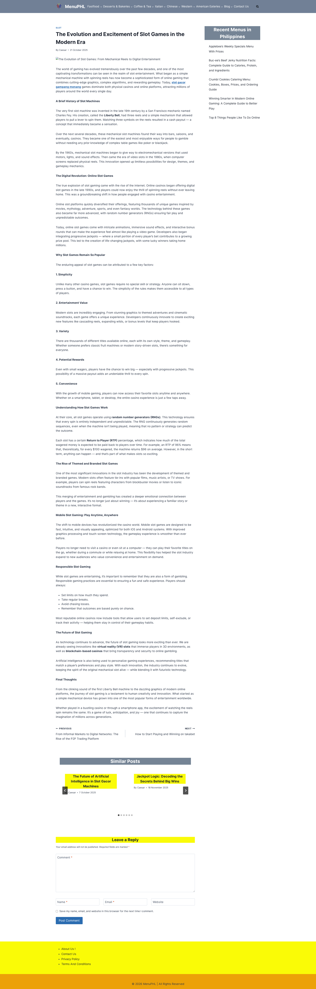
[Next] (185, 790)
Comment (64, 857)
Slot (58, 27)
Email (109, 902)
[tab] (118, 815)
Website (158, 902)
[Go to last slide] (65, 790)
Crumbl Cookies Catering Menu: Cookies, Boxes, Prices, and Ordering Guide (233, 84)
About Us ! (68, 949)
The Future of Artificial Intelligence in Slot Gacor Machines (91, 781)
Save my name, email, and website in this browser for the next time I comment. (106, 911)
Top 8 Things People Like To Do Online (234, 117)
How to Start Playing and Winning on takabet (165, 731)
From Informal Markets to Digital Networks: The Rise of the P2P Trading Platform (87, 733)
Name (62, 902)
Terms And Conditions (76, 964)
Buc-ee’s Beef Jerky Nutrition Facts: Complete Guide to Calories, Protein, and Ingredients (233, 65)
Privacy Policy (70, 959)
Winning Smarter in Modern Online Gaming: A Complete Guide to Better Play (233, 103)
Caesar (63, 50)
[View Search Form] (257, 6)
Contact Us (241, 6)
